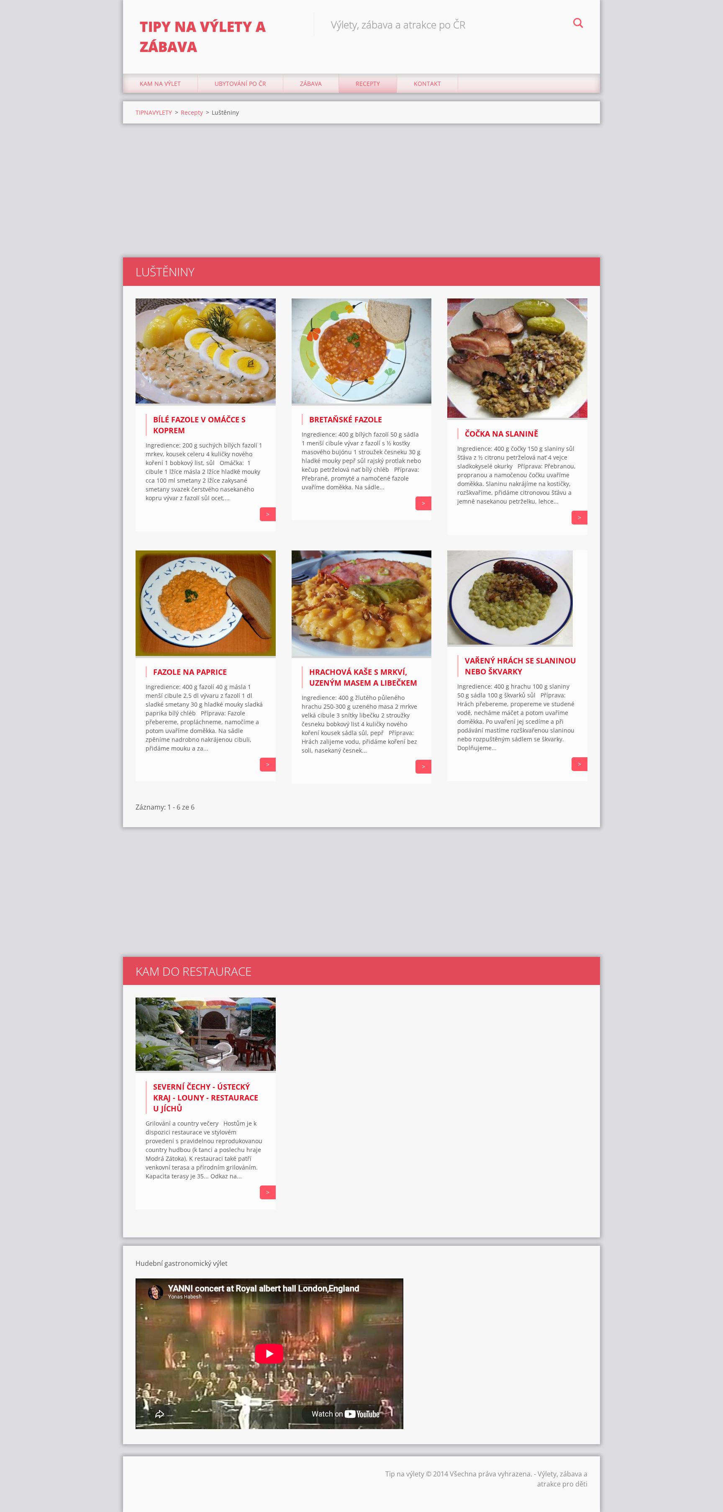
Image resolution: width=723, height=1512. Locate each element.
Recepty (368, 83)
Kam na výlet (160, 83)
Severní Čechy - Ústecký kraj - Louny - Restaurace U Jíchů (205, 1097)
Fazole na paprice (190, 672)
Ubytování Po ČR (240, 83)
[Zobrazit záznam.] (206, 403)
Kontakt (427, 83)
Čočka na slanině (501, 434)
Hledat (578, 24)
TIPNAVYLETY (154, 112)
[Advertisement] (361, 190)
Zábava (311, 83)
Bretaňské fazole (345, 419)
